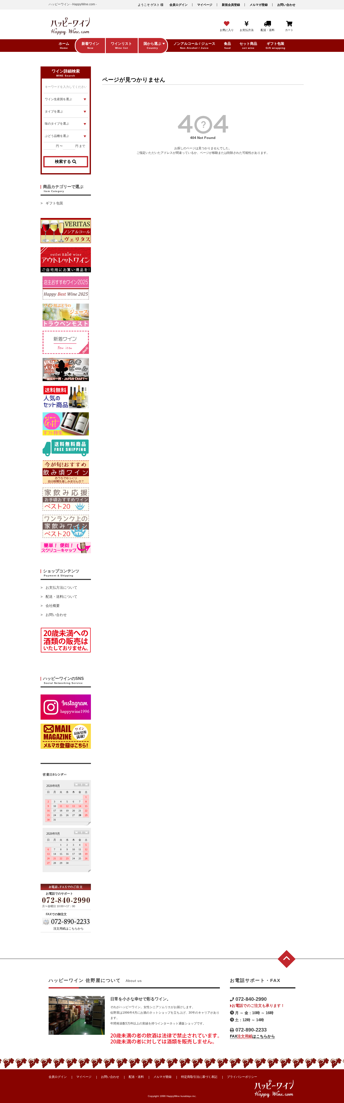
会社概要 (53, 606)
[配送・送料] (267, 24)
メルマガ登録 (259, 5)
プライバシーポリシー (242, 1077)
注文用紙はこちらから (68, 928)
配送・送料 (136, 1077)
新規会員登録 (231, 5)
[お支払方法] (247, 24)
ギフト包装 (54, 203)
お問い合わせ (286, 5)
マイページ (204, 5)
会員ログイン (178, 5)
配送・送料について (61, 597)
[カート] (289, 24)
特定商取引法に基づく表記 (199, 1077)
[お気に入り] (226, 24)
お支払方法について (61, 587)
